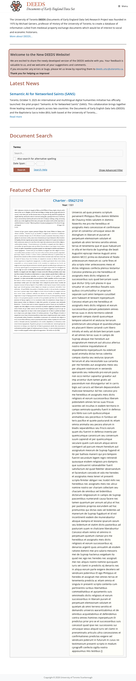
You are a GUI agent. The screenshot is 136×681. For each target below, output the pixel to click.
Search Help (40, 169)
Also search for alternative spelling (36, 158)
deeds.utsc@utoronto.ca (109, 69)
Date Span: (19, 163)
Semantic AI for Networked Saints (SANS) (42, 94)
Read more (16, 116)
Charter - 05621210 (68, 200)
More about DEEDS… (21, 36)
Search (21, 169)
